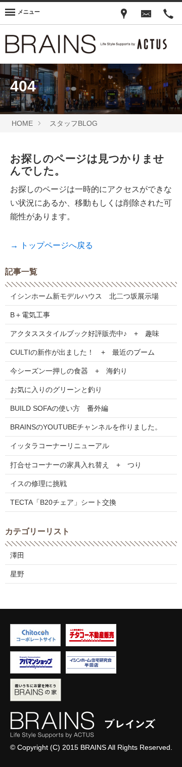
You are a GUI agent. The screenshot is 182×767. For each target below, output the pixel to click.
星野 (17, 574)
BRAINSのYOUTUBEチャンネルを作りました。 (86, 427)
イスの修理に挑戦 (38, 484)
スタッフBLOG (74, 123)
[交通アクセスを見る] (124, 13)
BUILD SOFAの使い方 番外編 (59, 408)
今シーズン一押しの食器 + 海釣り (68, 371)
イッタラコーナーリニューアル (59, 446)
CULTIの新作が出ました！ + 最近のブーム (82, 352)
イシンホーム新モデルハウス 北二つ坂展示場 (84, 296)
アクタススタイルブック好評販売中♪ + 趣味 (84, 333)
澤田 (17, 555)
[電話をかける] (168, 13)
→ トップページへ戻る (51, 245)
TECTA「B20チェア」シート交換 (63, 502)
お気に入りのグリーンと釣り (56, 390)
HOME (22, 123)
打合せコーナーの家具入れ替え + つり (76, 465)
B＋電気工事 (30, 315)
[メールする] (146, 13)
